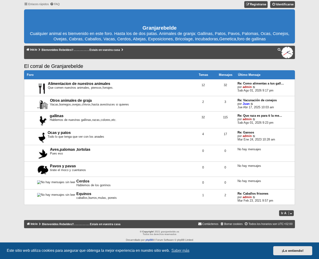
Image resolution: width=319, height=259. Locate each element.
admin (247, 87)
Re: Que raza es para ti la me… (259, 115)
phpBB (149, 239)
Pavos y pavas (63, 166)
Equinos (83, 194)
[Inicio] (159, 17)
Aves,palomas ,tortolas (70, 149)
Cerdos (82, 181)
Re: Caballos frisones (252, 193)
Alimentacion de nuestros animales (79, 84)
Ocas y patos (59, 133)
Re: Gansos (245, 132)
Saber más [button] (180, 250)
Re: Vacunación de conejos (257, 100)
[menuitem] (55, 4)
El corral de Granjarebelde (53, 66)
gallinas (57, 116)
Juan (246, 103)
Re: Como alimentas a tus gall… (260, 83)
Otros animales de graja (71, 100)
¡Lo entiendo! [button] (293, 250)
